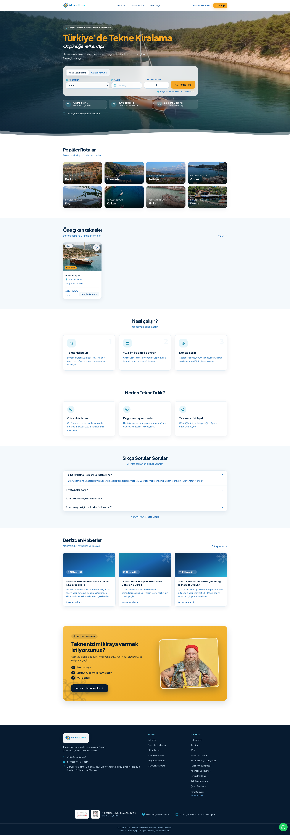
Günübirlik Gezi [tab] (99, 72)
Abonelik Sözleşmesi (201, 770)
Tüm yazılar (218, 546)
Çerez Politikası (198, 786)
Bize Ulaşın (153, 516)
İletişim (194, 745)
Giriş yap (220, 5)
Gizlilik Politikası (198, 775)
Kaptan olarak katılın (88, 688)
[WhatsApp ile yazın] (283, 827)
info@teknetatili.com (77, 761)
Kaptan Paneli (197, 795)
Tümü (221, 236)
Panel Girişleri (197, 791)
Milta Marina (154, 750)
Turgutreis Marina (156, 760)
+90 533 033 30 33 (76, 756)
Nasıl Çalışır (154, 5)
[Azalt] (147, 85)
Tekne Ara (185, 84)
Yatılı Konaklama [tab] (77, 72)
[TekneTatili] (74, 5)
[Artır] (165, 85)
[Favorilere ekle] (96, 247)
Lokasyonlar (136, 5)
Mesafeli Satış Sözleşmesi (203, 760)
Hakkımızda (196, 740)
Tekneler (121, 5)
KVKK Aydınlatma (199, 781)
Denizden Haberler (157, 745)
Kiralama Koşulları (199, 755)
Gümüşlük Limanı (156, 765)
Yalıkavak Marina (156, 755)
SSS (193, 750)
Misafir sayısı (154, 79)
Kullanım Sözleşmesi (201, 765)
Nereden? (74, 80)
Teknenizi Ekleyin (200, 5)
